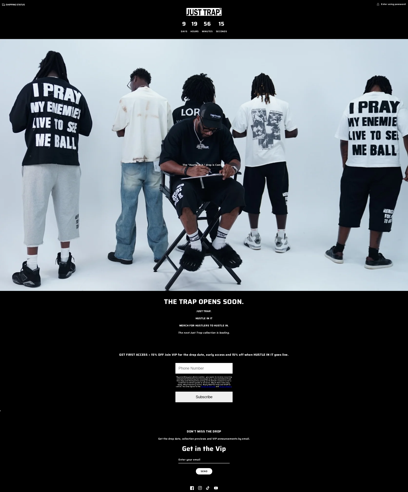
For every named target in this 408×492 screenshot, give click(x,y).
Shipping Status (15, 4)
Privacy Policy (225, 386)
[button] (391, 4)
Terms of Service (208, 386)
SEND (204, 471)
